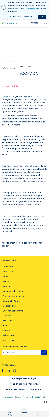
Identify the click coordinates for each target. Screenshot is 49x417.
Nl (44, 23)
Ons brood (7, 96)
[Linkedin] (8, 370)
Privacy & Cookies (15, 389)
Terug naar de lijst (11, 86)
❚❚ (45, 401)
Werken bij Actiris (11, 301)
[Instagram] (14, 370)
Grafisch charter (11, 305)
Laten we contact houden (14, 346)
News (5, 276)
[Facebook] (3, 370)
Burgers (34, 22)
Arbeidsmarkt (10, 335)
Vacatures (8, 266)
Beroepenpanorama (13, 310)
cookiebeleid (32, 8)
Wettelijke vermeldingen (24, 378)
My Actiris (7, 320)
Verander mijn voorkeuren (21, 16)
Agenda (7, 286)
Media (6, 281)
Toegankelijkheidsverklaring (24, 383)
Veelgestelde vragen (13, 291)
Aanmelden (44, 352)
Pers (5, 325)
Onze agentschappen (13, 296)
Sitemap (7, 330)
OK (42, 16)
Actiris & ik (8, 271)
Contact (7, 315)
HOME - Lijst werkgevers (27, 67)
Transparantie (34, 389)
